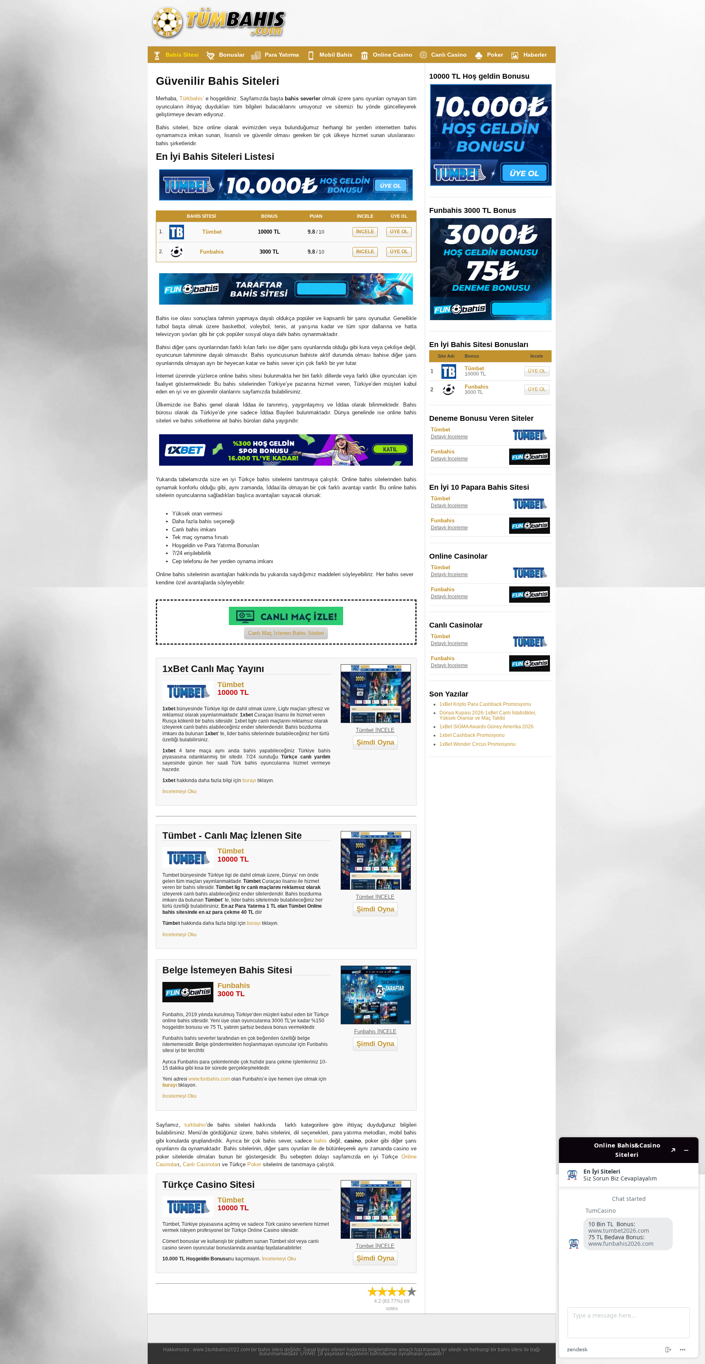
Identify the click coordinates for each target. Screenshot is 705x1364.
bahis (320, 1141)
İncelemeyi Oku (179, 791)
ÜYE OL (399, 231)
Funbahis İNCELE (375, 1031)
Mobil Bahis (335, 54)
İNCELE (365, 231)
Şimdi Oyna (375, 742)
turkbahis (195, 1125)
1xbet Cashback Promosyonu (472, 735)
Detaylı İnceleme (449, 437)
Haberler (535, 54)
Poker (495, 54)
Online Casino (392, 54)
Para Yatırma (282, 54)
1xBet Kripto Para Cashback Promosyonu (485, 704)
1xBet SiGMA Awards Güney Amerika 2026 (486, 727)
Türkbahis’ (192, 98)
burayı (249, 780)
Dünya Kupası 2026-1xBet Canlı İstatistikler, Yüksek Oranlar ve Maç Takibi (487, 715)
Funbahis (233, 986)
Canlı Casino (449, 54)
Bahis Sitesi (182, 54)
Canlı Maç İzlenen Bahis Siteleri (286, 633)
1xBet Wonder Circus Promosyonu (477, 744)
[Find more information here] (628, 1247)
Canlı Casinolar (201, 1164)
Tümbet (230, 685)
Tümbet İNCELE (375, 730)
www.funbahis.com (209, 1078)
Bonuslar (231, 54)
